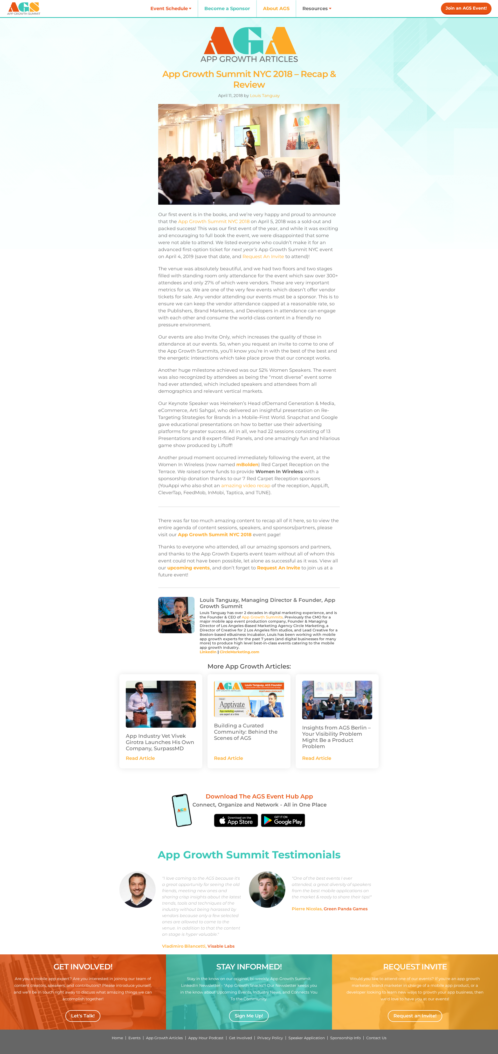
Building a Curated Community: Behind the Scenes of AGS (246, 731)
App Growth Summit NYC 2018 (214, 221)
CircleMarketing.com (239, 652)
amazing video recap (245, 485)
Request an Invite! (415, 1016)
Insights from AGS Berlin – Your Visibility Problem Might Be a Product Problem (336, 737)
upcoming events (188, 568)
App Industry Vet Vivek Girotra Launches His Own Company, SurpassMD (160, 742)
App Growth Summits (262, 617)
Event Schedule (169, 8)
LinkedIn (208, 652)
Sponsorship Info (345, 1038)
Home (117, 1038)
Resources (315, 8)
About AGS (276, 8)
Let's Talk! (83, 1016)
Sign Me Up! (249, 1016)
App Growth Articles (164, 1038)
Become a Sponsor (227, 8)
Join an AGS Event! (466, 8)
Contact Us (376, 1038)
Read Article (140, 758)
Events (134, 1038)
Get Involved (240, 1038)
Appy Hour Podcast (206, 1038)
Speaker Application (306, 1038)
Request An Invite (263, 256)
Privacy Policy (270, 1038)
